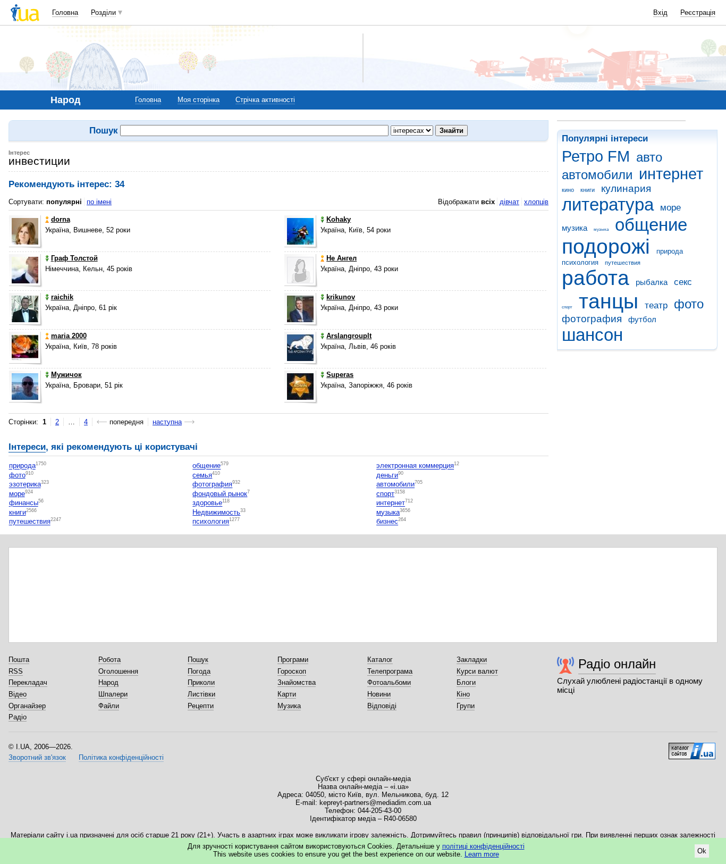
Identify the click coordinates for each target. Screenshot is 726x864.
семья (202, 475)
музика (574, 227)
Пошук (198, 660)
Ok (701, 851)
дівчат (509, 202)
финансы (23, 503)
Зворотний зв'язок (37, 757)
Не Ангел (341, 258)
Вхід (660, 12)
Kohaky (338, 219)
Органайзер (27, 706)
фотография (592, 318)
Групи (466, 706)
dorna (60, 219)
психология (580, 262)
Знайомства (296, 682)
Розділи (103, 12)
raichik (62, 297)
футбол (642, 319)
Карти (286, 694)
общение (651, 224)
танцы (608, 301)
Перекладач (28, 682)
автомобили (597, 175)
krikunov (340, 297)
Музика (289, 706)
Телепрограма (389, 671)
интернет (671, 173)
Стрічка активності (265, 100)
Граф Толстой (74, 258)
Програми (292, 660)
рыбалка (652, 282)
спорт (567, 307)
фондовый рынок (219, 494)
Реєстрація (697, 12)
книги (587, 190)
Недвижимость (216, 512)
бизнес (387, 522)
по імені (99, 202)
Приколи (201, 682)
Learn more (482, 854)
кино (568, 190)
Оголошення (118, 671)
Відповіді (381, 706)
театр (656, 305)
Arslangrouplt (349, 336)
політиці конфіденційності (483, 846)
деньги (387, 475)
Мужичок (66, 375)
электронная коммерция (415, 466)
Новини (379, 694)
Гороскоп (291, 671)
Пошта (19, 660)
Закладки (472, 660)
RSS (16, 671)
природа (669, 251)
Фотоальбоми (389, 682)
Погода (199, 671)
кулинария (626, 188)
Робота (109, 660)
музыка (601, 229)
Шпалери (113, 694)
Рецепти (201, 706)
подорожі (606, 246)
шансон (592, 335)
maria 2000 (69, 336)
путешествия (622, 262)
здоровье (207, 503)
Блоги (466, 682)
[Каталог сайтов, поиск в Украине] (692, 747)
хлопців (536, 202)
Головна (65, 12)
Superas (339, 375)
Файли (108, 706)
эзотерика (25, 485)
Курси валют (477, 671)
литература (608, 204)
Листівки (201, 694)
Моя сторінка (199, 100)
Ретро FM (596, 156)
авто (649, 157)
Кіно (463, 694)
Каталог (380, 660)
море (670, 208)
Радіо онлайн (617, 664)
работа (595, 277)
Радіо (18, 717)
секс (683, 282)
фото (689, 304)
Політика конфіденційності (121, 757)
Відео (18, 694)
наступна (167, 422)
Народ (108, 682)
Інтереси (27, 447)
